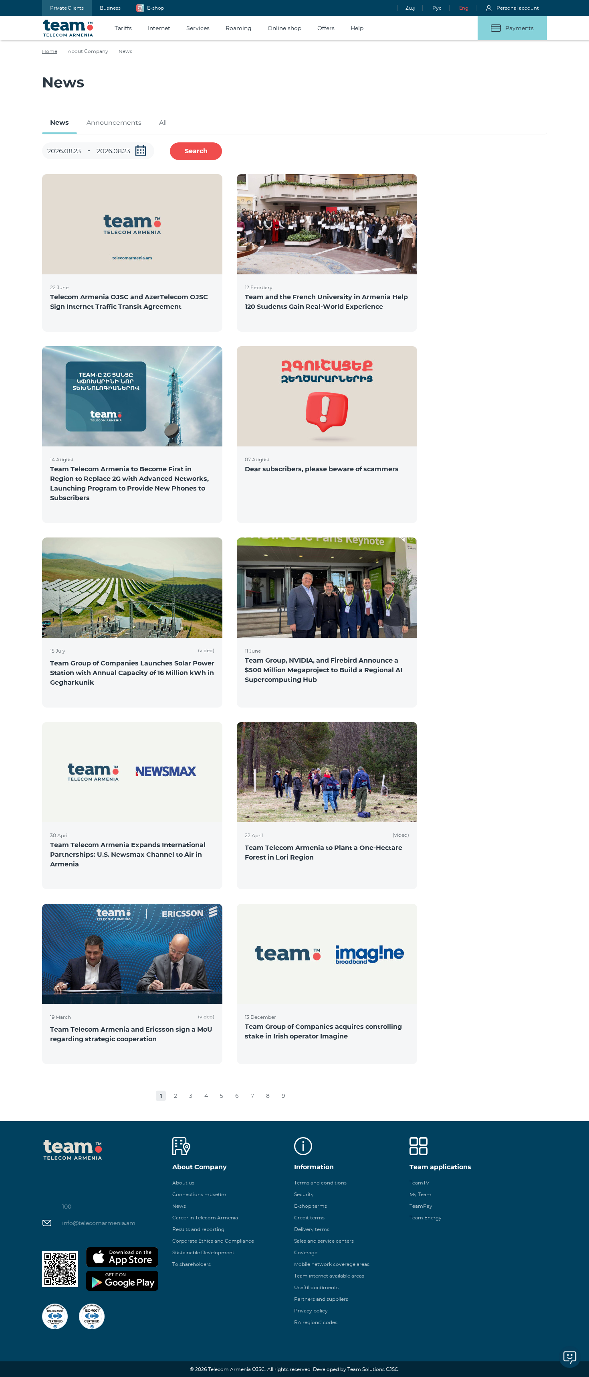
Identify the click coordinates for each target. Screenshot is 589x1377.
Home (49, 51)
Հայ (410, 8)
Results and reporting (198, 1229)
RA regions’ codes (315, 1322)
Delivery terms (311, 1229)
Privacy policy (311, 1311)
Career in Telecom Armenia (205, 1218)
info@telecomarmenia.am (98, 1223)
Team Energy (425, 1218)
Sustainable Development (203, 1252)
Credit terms (309, 1218)
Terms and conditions (320, 1183)
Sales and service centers (324, 1241)
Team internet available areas (329, 1276)
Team (68, 28)
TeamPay (420, 1206)
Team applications (440, 1167)
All (163, 122)
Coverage (305, 1252)
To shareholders (191, 1264)
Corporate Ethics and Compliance (213, 1241)
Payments (519, 28)
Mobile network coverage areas (331, 1264)
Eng (463, 8)
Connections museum (199, 1194)
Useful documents (316, 1287)
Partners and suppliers (321, 1299)
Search (196, 151)
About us (183, 1183)
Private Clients (67, 8)
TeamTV (419, 1183)
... (140, 150)
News (59, 122)
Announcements (114, 122)
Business (110, 8)
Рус (436, 8)
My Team (420, 1194)
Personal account (517, 8)
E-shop (155, 8)
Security (304, 1194)
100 (66, 1206)
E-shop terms (310, 1206)
